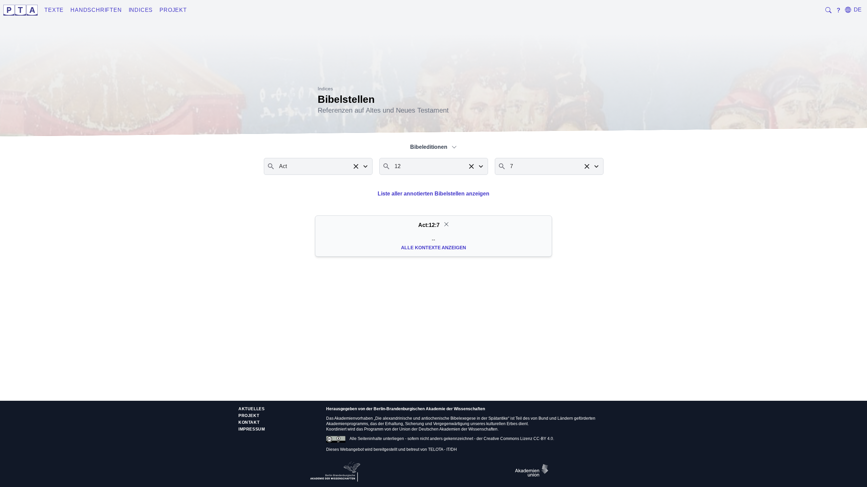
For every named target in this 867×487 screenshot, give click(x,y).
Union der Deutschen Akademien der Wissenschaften (448, 429)
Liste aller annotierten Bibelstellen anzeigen (433, 193)
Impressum (251, 429)
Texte (54, 10)
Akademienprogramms (347, 423)
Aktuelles (251, 409)
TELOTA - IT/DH (442, 449)
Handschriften (96, 10)
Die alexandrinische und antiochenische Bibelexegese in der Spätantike (441, 418)
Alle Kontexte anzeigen (433, 247)
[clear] (446, 224)
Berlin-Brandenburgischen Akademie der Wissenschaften (429, 409)
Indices (141, 10)
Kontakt (248, 422)
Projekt (173, 10)
